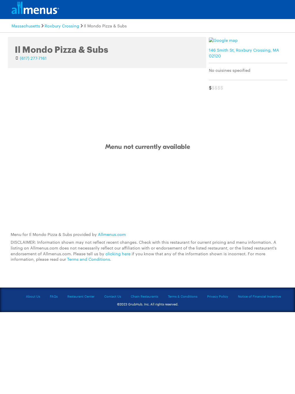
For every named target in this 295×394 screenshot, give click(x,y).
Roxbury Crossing (62, 25)
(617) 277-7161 (33, 58)
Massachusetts (26, 25)
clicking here (118, 253)
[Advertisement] (147, 191)
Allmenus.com (112, 234)
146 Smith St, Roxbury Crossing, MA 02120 (244, 53)
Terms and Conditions (88, 259)
